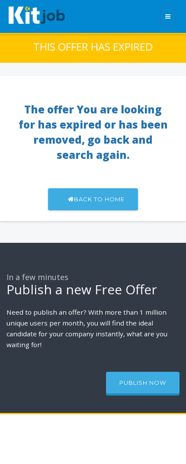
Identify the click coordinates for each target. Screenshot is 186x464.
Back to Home (99, 199)
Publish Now (142, 382)
